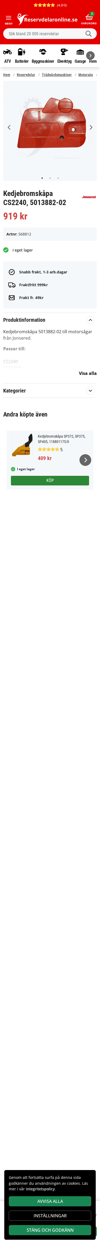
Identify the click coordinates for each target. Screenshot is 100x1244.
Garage (80, 61)
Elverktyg (64, 61)
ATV (7, 61)
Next (91, 127)
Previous (9, 127)
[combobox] (50, 33)
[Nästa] (90, 55)
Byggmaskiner (43, 61)
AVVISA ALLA (50, 1201)
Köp (50, 480)
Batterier (22, 61)
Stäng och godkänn (50, 1230)
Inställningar (50, 1216)
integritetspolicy (40, 1188)
